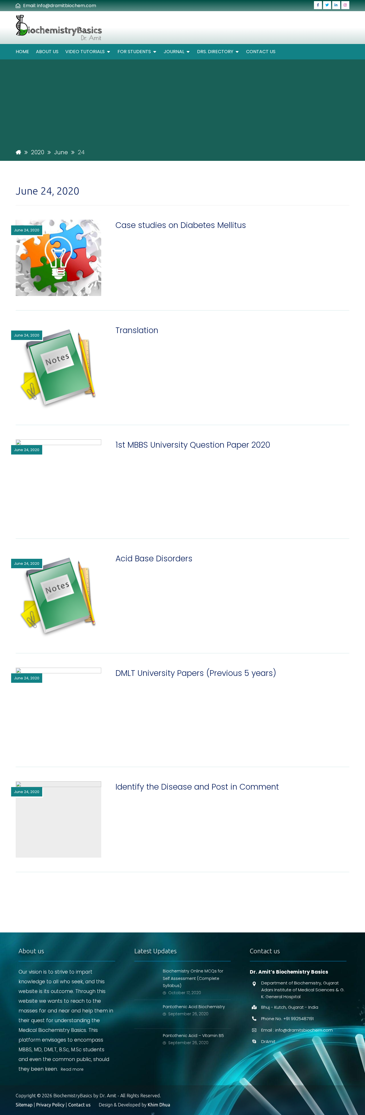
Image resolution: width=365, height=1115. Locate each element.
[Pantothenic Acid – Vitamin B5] (145, 1043)
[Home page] (18, 152)
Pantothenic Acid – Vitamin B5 (193, 1035)
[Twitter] (327, 5)
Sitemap (24, 1104)
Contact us (79, 1104)
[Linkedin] (336, 5)
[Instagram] (345, 5)
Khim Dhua (159, 1104)
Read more (72, 1069)
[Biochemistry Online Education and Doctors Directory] (60, 27)
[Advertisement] (182, 104)
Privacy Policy (50, 1104)
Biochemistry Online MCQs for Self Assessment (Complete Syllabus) (193, 978)
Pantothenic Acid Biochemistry (194, 1007)
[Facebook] (318, 5)
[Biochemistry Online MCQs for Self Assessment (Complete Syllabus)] (145, 978)
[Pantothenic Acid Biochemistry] (145, 1014)
